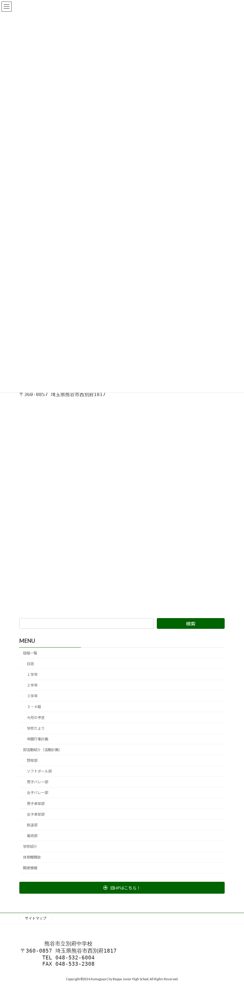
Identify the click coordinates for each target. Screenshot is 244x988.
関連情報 (30, 868)
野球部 (32, 760)
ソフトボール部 (39, 771)
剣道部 (32, 825)
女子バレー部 (37, 793)
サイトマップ (35, 918)
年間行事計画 (37, 739)
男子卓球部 (36, 803)
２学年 (32, 685)
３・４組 (34, 707)
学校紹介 (30, 846)
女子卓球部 (36, 814)
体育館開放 (32, 857)
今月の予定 (36, 717)
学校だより (36, 728)
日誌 (30, 664)
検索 (190, 623)
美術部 (32, 836)
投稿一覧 (30, 653)
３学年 (32, 696)
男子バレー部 (37, 782)
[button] (122, 888)
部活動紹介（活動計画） (42, 750)
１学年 (32, 674)
